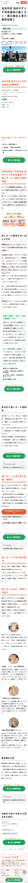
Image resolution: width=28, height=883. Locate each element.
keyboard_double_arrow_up (25, 872)
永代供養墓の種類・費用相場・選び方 (13, 548)
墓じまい (6, 849)
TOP (2, 849)
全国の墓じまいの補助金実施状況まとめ (13, 467)
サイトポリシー (17, 875)
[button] (17, 2)
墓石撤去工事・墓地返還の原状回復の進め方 (14, 801)
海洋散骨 (3, 873)
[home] (5, 2)
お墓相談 (23, 2)
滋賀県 (11, 849)
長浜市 (15, 849)
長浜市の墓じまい (9, 829)
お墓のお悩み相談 (5, 875)
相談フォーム (10, 643)
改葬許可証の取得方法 (10, 833)
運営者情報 (16, 872)
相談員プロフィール (18, 873)
